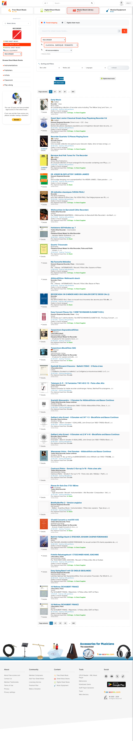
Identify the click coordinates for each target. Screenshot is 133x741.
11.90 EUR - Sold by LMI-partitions (62, 164)
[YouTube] (112, 676)
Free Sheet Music (62, 675)
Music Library (11, 23)
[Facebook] (106, 676)
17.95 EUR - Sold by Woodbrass (61, 390)
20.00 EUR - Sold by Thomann (61, 252)
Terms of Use (8, 685)
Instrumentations (10, 65)
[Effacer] (119, 31)
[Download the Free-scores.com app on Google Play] (116, 684)
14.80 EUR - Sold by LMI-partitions (62, 181)
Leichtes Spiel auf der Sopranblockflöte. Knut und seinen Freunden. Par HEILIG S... (81, 576)
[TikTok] (123, 676)
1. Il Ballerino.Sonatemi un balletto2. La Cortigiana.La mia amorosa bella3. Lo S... (80, 371)
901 (73, 91)
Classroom (8, 80)
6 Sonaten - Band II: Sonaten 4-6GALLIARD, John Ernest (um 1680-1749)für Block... (82, 440)
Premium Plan (33, 685)
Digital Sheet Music (63, 682)
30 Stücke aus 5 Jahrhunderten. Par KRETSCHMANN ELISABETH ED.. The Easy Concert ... (84, 318)
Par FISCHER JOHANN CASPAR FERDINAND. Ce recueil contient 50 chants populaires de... (84, 542)
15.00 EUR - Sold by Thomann (61, 359)
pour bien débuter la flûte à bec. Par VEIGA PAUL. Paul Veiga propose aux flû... (80, 197)
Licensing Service (35, 682)
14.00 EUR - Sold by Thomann (61, 341)
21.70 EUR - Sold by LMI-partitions (62, 320)
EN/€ (128, 3)
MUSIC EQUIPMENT (11, 50)
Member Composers (36, 675)
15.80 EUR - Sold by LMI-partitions (62, 109)
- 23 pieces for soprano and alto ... (64, 356)
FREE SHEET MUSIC (11, 41)
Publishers (8, 70)
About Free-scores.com (12, 675)
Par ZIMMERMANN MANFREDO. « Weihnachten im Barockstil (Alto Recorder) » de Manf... (83, 215)
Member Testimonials (11, 682)
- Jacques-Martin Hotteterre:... (65, 234)
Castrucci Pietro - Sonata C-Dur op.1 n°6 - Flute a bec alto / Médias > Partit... (79, 474)
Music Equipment (62, 685)
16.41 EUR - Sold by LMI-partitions (62, 128)
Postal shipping (51, 23)
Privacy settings (9, 692)
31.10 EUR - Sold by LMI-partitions (62, 301)
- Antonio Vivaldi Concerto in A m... (64, 526)
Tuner (81, 691)
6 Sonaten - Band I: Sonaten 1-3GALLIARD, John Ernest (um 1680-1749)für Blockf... (82, 423)
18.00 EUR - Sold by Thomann (61, 237)
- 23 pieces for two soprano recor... (64, 338)
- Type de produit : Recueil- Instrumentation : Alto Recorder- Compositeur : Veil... (81, 493)
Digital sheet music (73, 23)
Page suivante (43, 91)
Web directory (84, 694)
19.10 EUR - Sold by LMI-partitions (62, 199)
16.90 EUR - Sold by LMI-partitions (62, 544)
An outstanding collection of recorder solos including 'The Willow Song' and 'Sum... (81, 107)
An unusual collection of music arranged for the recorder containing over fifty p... (81, 163)
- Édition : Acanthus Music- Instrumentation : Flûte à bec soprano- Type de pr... (80, 508)
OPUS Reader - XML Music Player (88, 676)
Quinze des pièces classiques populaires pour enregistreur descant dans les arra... (81, 126)
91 (65, 91)
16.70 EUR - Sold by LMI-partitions (62, 612)
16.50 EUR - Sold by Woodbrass (61, 373)
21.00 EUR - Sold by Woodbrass (61, 459)
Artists (7, 75)
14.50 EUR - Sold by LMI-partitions (62, 562)
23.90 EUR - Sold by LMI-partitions (62, 269)
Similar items (54, 114)
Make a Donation (35, 689)
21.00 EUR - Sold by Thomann (61, 529)
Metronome (83, 681)
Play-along (8, 85)
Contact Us (8, 678)
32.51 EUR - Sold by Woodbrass (61, 494)
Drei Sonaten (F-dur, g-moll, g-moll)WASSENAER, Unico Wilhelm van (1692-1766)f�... (82, 457)
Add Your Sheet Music (36, 678)
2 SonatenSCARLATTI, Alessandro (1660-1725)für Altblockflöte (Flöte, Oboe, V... (80, 406)
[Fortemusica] (106, 698)
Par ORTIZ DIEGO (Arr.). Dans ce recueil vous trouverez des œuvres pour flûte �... (81, 300)
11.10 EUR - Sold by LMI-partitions (62, 594)
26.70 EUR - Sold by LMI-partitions (62, 217)
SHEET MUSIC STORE (12, 44)
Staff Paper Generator (86, 688)
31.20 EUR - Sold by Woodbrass (61, 510)
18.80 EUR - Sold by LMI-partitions (62, 146)
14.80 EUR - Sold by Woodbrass (61, 407)
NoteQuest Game (85, 684)
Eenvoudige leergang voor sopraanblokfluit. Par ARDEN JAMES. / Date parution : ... (81, 180)
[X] (117, 676)
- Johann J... (72, 249)
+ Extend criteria (45, 54)
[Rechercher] (91, 3)
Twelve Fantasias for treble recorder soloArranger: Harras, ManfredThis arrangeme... (82, 388)
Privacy (6, 689)
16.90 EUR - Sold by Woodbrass (61, 424)
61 (60, 91)
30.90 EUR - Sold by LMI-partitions (62, 578)
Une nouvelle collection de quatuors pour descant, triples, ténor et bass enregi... (81, 144)
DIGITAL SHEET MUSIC (12, 47)
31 (55, 91)
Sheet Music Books (63, 678)
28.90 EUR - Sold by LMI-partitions (62, 285)
